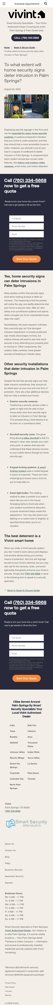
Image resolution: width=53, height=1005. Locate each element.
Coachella (15, 773)
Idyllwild (14, 742)
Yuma (12, 731)
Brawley (14, 736)
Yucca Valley (34, 757)
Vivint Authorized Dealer (18, 930)
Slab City (32, 725)
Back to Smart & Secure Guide (23, 590)
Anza (30, 736)
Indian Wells (33, 752)
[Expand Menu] (30, 19)
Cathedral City (17, 778)
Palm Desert (33, 773)
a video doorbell (30, 438)
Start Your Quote (26, 259)
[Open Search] (45, 3)
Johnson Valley (17, 752)
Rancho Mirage (17, 757)
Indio (12, 725)
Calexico (32, 731)
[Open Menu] (4, 3)
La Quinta (32, 763)
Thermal (31, 778)
